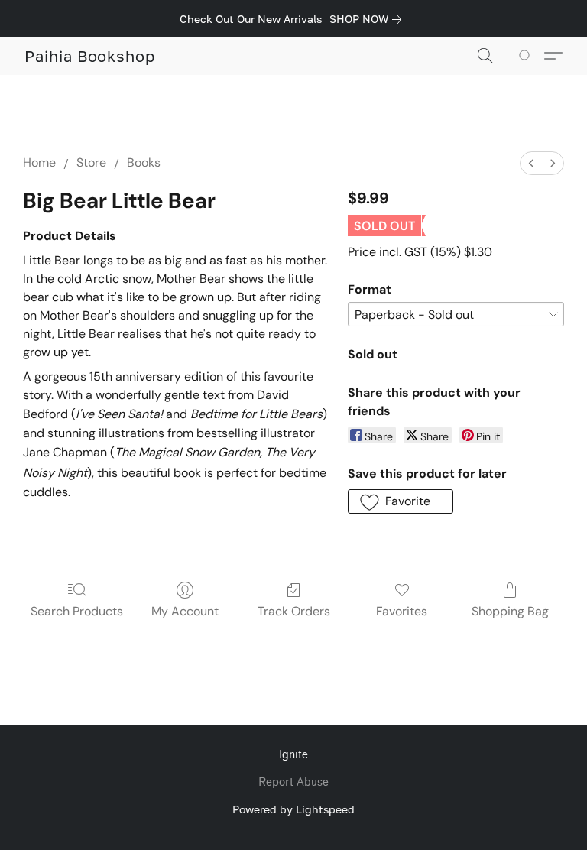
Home (39, 162)
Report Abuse (293, 782)
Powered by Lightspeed (293, 809)
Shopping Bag (510, 611)
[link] (368, 19)
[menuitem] (531, 163)
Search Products (77, 611)
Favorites (401, 611)
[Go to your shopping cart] (527, 55)
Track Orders (294, 611)
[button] (89, 55)
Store (91, 162)
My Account (185, 611)
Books (144, 162)
